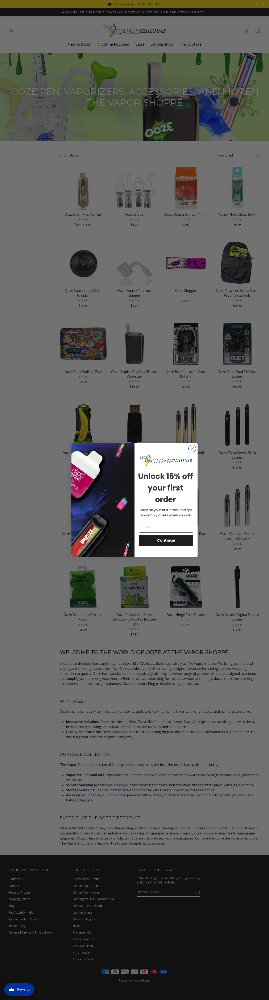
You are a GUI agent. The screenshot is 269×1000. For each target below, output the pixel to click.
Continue (166, 540)
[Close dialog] (192, 448)
